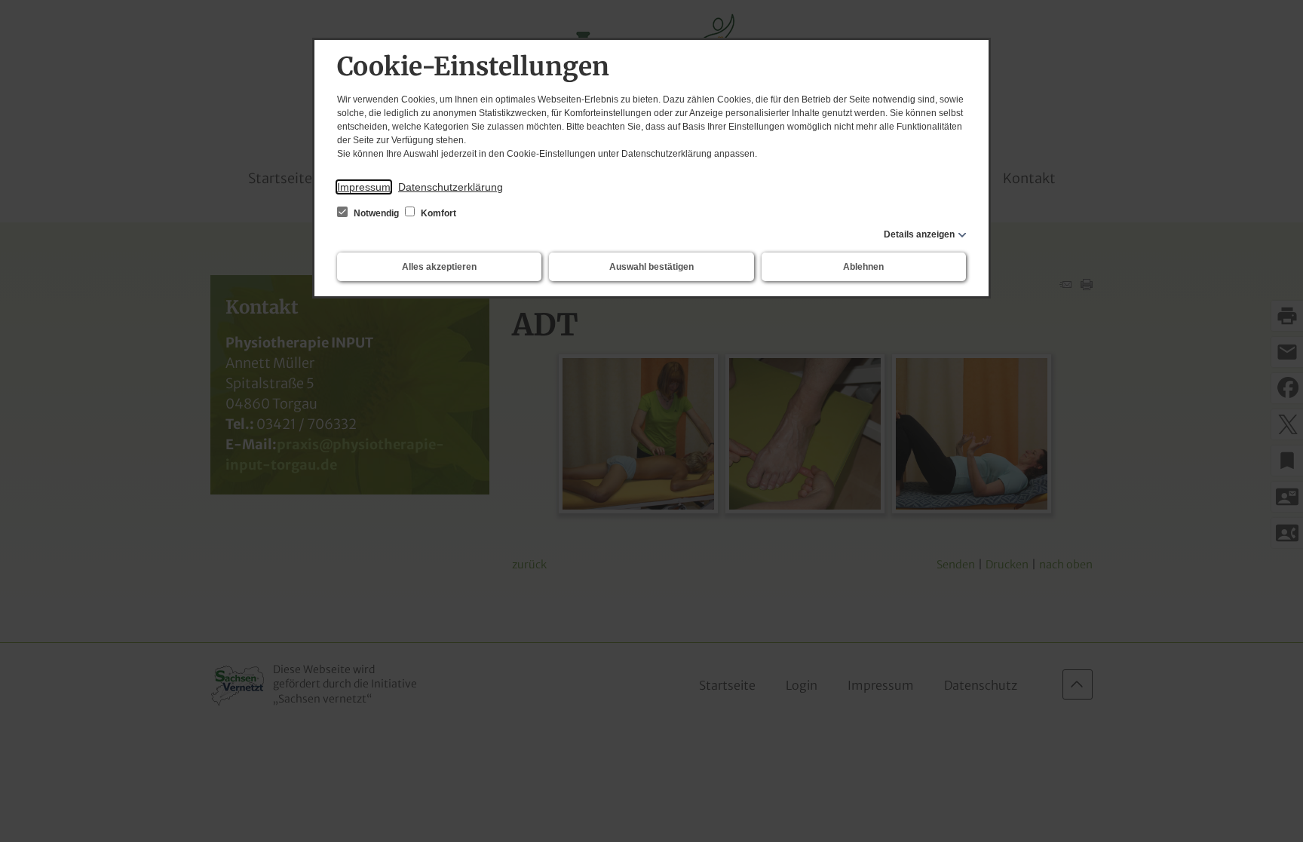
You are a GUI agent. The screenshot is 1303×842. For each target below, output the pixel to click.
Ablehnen (863, 267)
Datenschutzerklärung (450, 187)
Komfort (437, 213)
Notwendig (376, 213)
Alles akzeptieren (439, 267)
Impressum (364, 187)
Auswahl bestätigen (651, 267)
